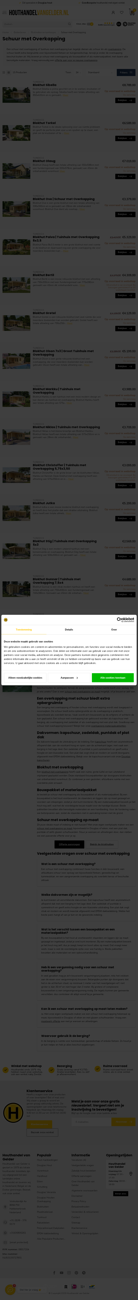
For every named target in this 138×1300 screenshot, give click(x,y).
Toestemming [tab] (24, 629)
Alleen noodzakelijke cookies (25, 677)
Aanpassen (67, 677)
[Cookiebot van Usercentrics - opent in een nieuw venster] (119, 619)
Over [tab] (114, 629)
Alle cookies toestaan (112, 677)
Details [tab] (69, 629)
